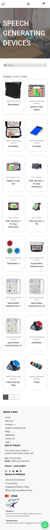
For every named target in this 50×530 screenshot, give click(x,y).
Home (8, 417)
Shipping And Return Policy (17, 487)
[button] (28, 4)
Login (7, 442)
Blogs (7, 431)
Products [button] (9, 424)
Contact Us (10, 438)
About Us (9, 421)
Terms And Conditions (15, 480)
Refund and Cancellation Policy (18, 490)
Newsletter (10, 435)
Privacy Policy (11, 483)
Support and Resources (15, 428)
